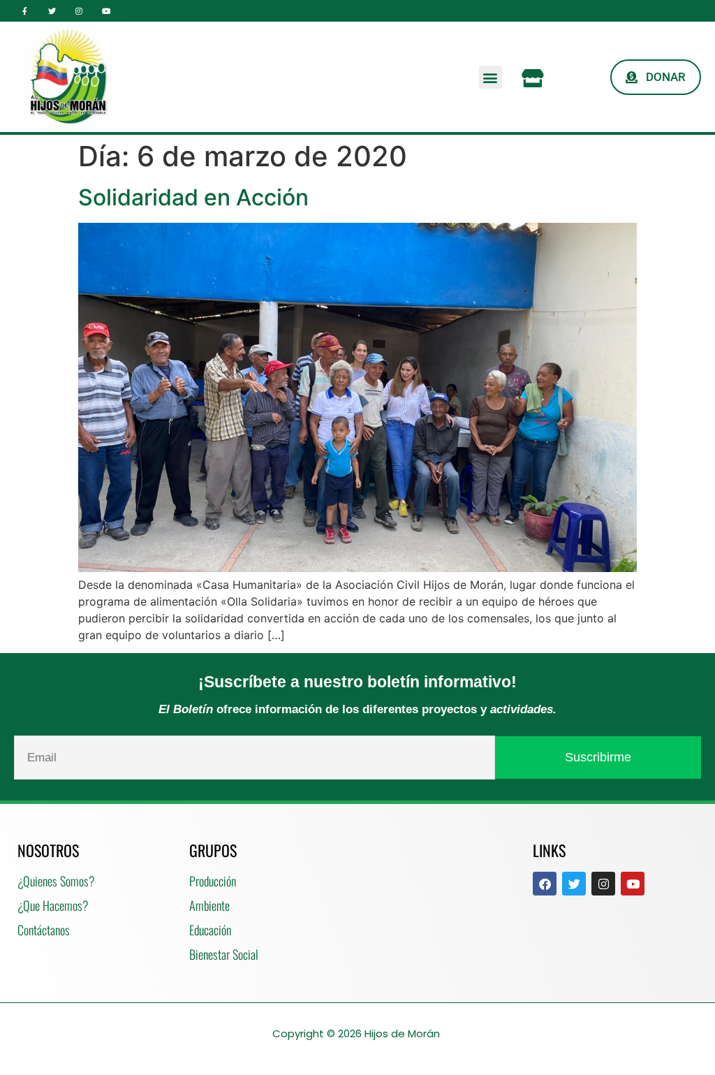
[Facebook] (544, 883)
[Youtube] (106, 11)
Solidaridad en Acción (193, 197)
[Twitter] (52, 11)
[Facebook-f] (25, 11)
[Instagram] (79, 11)
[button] (490, 77)
